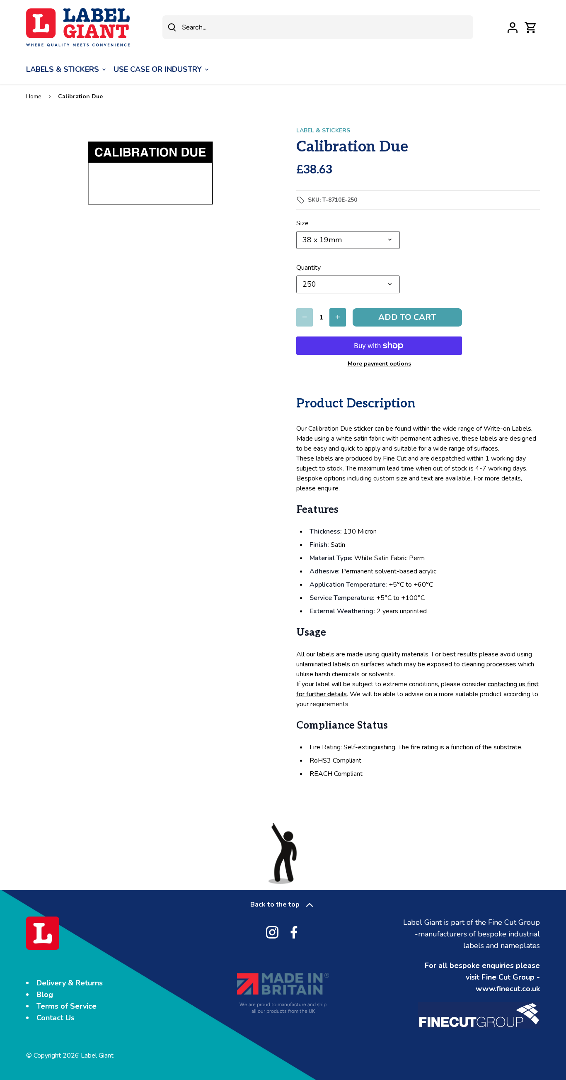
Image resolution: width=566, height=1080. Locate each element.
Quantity (308, 268)
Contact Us (55, 1018)
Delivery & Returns (69, 983)
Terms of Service (66, 1006)
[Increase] (337, 317)
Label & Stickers (323, 130)
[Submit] (171, 27)
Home (33, 96)
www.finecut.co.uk (508, 989)
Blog (44, 995)
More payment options (379, 364)
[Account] (512, 27)
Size (302, 223)
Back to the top (275, 904)
